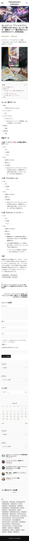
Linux (20, 505)
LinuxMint (5, 507)
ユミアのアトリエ (15, 523)
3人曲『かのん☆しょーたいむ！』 (13, 95)
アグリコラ (5, 515)
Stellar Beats (5, 275)
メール (3, 327)
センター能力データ (8, 87)
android (5, 501)
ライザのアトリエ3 (17, 525)
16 (25, 413)
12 (10, 413)
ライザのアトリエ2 (6, 525)
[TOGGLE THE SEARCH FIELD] (27, 3)
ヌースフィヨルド (6, 519)
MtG (22, 507)
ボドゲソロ (15, 521)
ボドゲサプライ (6, 521)
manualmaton (5, 36)
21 (18, 416)
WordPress (18, 538)
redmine (5, 511)
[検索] (26, 392)
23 (25, 416)
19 (10, 416)
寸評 (4, 97)
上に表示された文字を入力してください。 (10, 347)
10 (3, 413)
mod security (15, 507)
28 (18, 418)
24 (3, 418)
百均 (4, 531)
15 (22, 413)
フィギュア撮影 (16, 519)
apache (12, 501)
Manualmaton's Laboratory (14, 3)
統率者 (10, 531)
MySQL (4, 509)
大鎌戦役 (16, 527)
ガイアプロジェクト (14, 515)
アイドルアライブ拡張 (6, 277)
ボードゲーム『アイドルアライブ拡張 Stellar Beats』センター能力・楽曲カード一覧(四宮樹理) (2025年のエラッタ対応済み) (15, 295)
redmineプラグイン (15, 511)
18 (7, 416)
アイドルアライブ (14, 275)
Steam (23, 511)
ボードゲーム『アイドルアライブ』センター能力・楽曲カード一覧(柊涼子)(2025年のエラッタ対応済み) (14, 286)
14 (18, 413)
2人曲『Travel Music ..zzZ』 (11, 93)
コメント (4, 306)
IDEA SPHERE (12, 505)
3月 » (26, 423)
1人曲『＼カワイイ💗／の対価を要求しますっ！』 (15, 91)
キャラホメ (23, 515)
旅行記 (18, 529)
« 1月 (2, 423)
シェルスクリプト (6, 517)
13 (14, 413)
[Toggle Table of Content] (24, 85)
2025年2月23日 (14, 36)
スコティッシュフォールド (18, 517)
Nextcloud (12, 509)
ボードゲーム (14, 277)
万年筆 (4, 527)
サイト (2, 333)
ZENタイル (13, 513)
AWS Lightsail (21, 501)
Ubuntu (5, 513)
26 (10, 418)
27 (14, 418)
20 (14, 416)
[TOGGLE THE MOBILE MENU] (2, 3)
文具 (12, 529)
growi (4, 505)
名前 (3, 321)
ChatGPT (14, 503)
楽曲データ (6, 89)
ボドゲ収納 (22, 521)
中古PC (10, 527)
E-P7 (20, 503)
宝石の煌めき (5, 529)
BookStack (5, 503)
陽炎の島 (16, 531)
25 (7, 418)
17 (3, 416)
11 (7, 413)
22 (22, 416)
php (19, 509)
